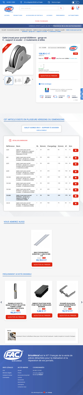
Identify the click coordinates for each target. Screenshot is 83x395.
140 (59, 183)
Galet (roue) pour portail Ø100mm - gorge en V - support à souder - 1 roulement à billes (25, 178)
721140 (8, 183)
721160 (8, 189)
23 (69, 157)
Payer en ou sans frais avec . (58, 58)
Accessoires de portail (23, 375)
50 (41, 195)
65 (66, 203)
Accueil (19, 370)
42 (41, 189)
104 (66, 163)
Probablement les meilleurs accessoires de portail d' (61, 90)
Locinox (20, 377)
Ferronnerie (21, 380)
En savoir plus (73, 58)
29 (41, 203)
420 (48, 183)
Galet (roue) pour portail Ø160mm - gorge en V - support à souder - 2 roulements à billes (25, 190)
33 (41, 149)
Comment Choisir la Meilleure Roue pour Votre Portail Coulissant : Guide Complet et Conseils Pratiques (45, 336)
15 (69, 203)
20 (69, 177)
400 (48, 157)
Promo (19, 373)
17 (69, 149)
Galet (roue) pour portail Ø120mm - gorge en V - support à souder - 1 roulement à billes (25, 172)
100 (59, 177)
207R (7, 171)
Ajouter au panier (49, 76)
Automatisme (21, 382)
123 (66, 183)
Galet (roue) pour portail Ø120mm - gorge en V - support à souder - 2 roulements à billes (25, 158)
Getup (50, 392)
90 (58, 149)
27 (69, 183)
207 (7, 157)
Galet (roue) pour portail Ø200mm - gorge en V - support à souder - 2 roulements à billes (23, 197)
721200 (8, 195)
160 (59, 189)
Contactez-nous (22, 387)
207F (7, 163)
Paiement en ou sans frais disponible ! (67, 26)
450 (48, 189)
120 (59, 157)
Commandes (6, 377)
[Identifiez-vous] (72, 8)
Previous (1, 302)
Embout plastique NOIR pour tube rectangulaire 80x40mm (41, 305)
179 (66, 195)
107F (7, 149)
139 (66, 189)
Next (81, 302)
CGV (4, 370)
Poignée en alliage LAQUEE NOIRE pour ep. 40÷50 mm (67, 305)
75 (66, 149)
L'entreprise (21, 384)
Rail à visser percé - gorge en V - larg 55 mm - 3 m (41, 254)
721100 (8, 177)
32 (69, 189)
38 (41, 157)
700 (48, 195)
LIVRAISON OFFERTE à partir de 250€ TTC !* (41, 26)
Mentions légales (7, 373)
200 (48, 149)
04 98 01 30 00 (37, 370)
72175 (8, 203)
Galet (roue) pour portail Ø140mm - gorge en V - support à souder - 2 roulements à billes (25, 184)
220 (48, 177)
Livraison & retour (7, 375)
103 (66, 157)
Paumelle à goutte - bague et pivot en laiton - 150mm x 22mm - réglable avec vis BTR (15, 305)
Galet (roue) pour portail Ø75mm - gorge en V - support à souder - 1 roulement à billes (25, 204)
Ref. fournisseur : (52, 47)
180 (48, 203)
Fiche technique (45, 84)
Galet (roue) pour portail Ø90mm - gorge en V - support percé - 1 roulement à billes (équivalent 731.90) (25, 152)
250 (48, 171)
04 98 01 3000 (11, 2)
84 (66, 177)
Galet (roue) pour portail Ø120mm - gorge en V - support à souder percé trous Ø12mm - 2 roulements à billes (25, 165)
